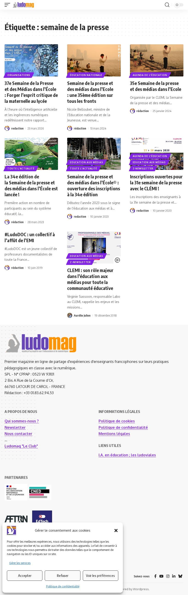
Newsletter (15, 427)
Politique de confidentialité (62, 586)
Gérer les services (19, 563)
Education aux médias (86, 162)
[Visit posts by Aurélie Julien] (69, 315)
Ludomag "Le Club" (21, 446)
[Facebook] (155, 576)
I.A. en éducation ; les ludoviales (127, 455)
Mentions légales (114, 433)
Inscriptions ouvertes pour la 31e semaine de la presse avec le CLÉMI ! (156, 182)
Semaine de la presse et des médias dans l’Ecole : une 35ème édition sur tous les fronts (90, 92)
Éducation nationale (86, 75)
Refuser (62, 575)
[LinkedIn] (174, 576)
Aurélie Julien (82, 315)
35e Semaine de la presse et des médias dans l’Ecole (155, 86)
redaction (17, 128)
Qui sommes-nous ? (22, 421)
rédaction (80, 128)
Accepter (24, 575)
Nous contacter (18, 433)
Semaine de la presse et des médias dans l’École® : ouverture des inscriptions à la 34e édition (93, 185)
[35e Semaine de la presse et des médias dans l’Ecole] (156, 60)
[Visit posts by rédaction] (69, 128)
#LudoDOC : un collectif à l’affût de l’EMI (30, 237)
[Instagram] (168, 576)
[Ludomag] (23, 5)
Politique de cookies (117, 421)
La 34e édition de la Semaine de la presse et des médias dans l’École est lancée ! (31, 185)
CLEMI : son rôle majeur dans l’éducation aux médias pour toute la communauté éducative (90, 279)
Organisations (18, 75)
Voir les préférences (100, 575)
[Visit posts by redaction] (7, 128)
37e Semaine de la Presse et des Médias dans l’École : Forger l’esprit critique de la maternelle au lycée (31, 92)
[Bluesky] (180, 576)
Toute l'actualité (21, 168)
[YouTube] (161, 576)
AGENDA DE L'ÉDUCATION (150, 75)
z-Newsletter (143, 168)
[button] (116, 530)
